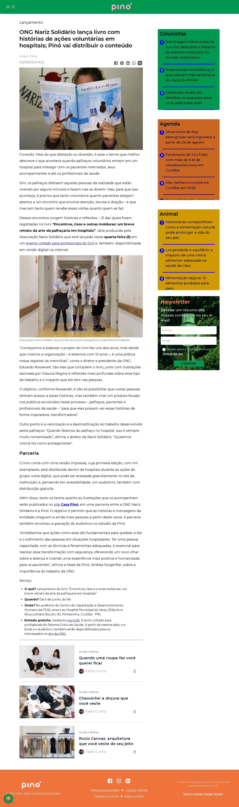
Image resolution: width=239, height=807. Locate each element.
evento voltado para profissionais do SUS (60, 243)
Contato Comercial (106, 796)
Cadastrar (188, 363)
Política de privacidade (105, 790)
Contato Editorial (136, 790)
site (66, 504)
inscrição (73, 620)
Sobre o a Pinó (134, 796)
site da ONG (57, 634)
